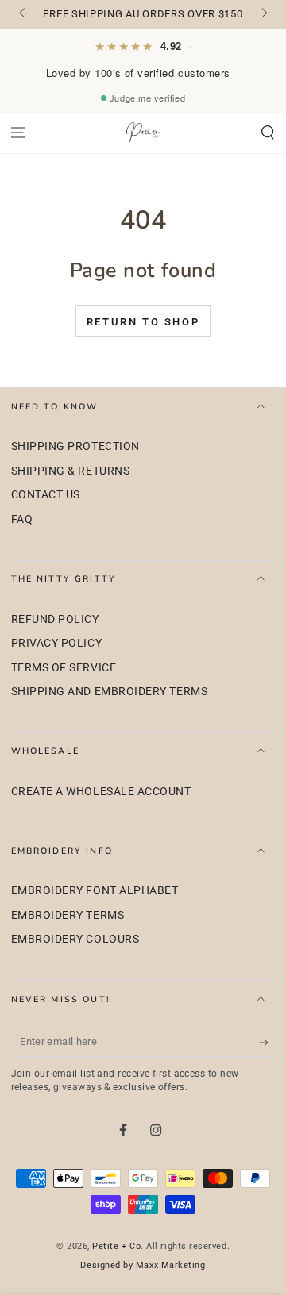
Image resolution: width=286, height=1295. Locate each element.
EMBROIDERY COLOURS (75, 939)
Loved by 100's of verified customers (138, 72)
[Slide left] (23, 14)
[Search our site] (267, 133)
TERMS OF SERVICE (64, 667)
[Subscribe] (267, 1043)
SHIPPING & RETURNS (70, 471)
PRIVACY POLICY (56, 643)
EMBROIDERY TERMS (68, 915)
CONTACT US (45, 494)
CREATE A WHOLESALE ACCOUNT (101, 791)
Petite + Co (116, 1246)
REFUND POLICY (55, 619)
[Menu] (18, 133)
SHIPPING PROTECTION (75, 446)
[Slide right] (263, 14)
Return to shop (143, 322)
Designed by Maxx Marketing (142, 1265)
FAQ (22, 519)
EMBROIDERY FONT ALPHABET (95, 890)
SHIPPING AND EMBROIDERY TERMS (109, 691)
